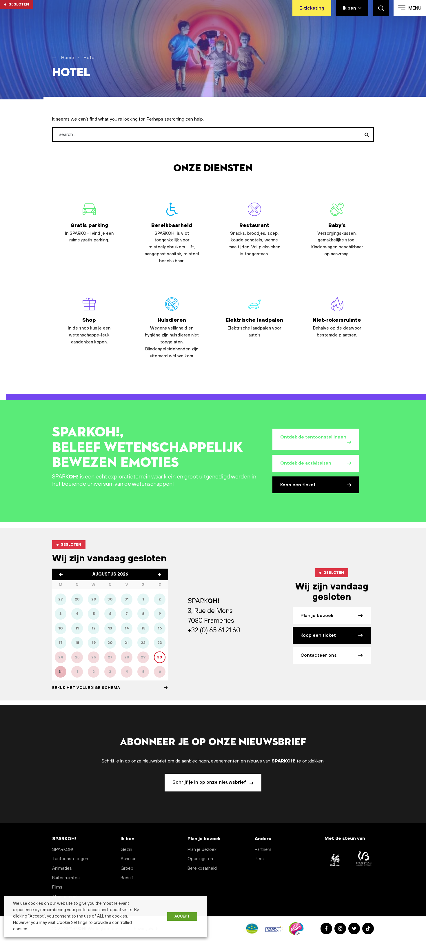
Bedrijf (127, 878)
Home (67, 58)
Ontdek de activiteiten (305, 463)
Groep (127, 868)
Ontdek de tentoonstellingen (313, 437)
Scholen (128, 859)
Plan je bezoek (317, 615)
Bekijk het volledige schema (86, 687)
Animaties (62, 868)
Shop (89, 331)
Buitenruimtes (66, 878)
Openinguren (200, 859)
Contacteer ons (319, 655)
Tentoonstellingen (70, 859)
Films (57, 887)
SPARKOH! (62, 849)
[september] (159, 574)
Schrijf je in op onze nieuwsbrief (209, 782)
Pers (259, 859)
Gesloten (18, 4)
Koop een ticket (298, 485)
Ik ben (349, 8)
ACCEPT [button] (182, 916)
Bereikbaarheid (172, 243)
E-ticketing (311, 8)
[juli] (61, 574)
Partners (263, 849)
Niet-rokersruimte (337, 327)
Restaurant (254, 239)
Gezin (126, 849)
